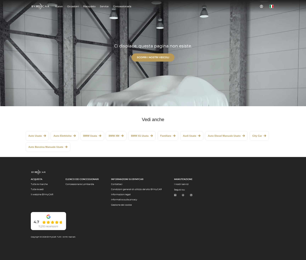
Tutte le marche (39, 184)
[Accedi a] (261, 6)
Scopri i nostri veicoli (153, 57)
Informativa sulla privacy (124, 200)
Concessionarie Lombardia (80, 184)
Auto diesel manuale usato (224, 135)
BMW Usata (90, 135)
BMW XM (114, 135)
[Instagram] (191, 195)
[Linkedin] (175, 195)
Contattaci (116, 184)
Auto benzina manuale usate (45, 146)
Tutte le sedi (37, 189)
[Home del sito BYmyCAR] (40, 6)
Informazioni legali (121, 194)
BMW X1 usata (140, 135)
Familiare (165, 135)
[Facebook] (183, 195)
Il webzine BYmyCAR (42, 194)
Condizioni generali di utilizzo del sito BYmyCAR (136, 189)
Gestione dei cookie (121, 205)
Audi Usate (189, 135)
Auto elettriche (62, 135)
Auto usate (35, 135)
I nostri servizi (181, 184)
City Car (257, 135)
